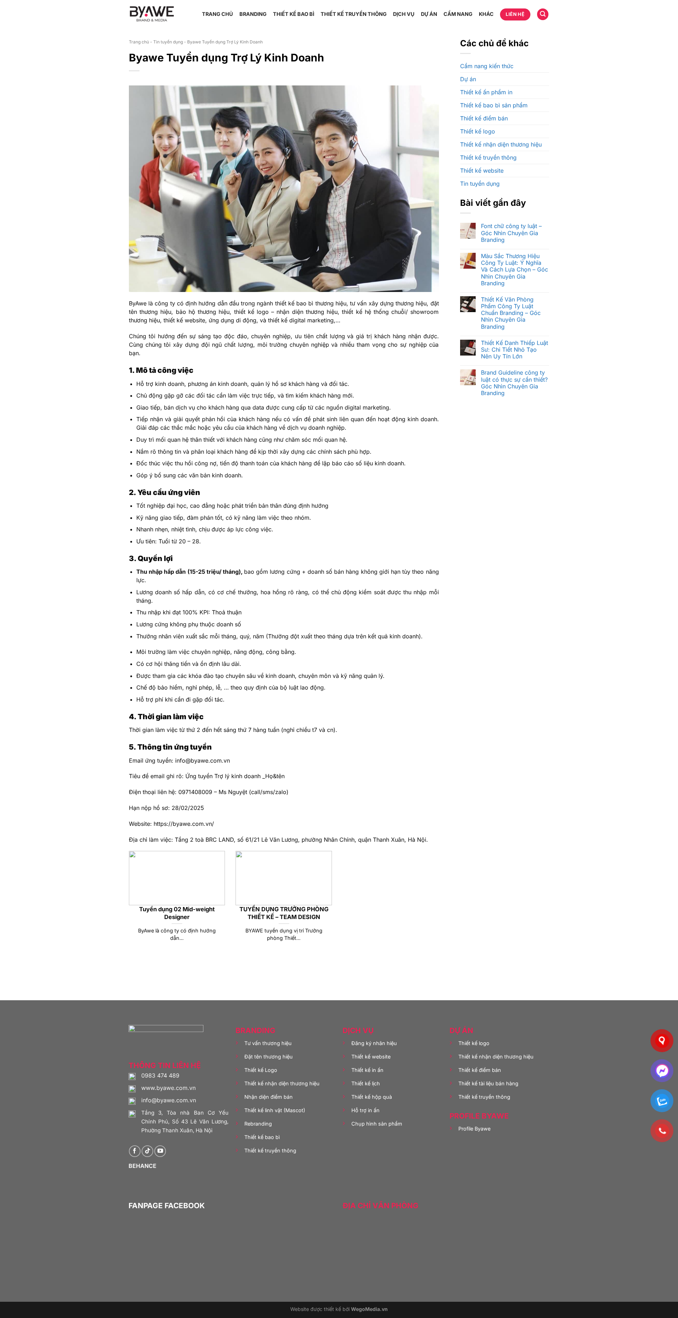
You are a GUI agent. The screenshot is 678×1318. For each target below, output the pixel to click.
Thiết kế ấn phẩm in (486, 92)
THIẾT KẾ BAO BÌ (293, 14)
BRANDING (253, 14)
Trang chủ (139, 41)
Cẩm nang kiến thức (486, 66)
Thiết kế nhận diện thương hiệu (501, 144)
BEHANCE (142, 1165)
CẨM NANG (458, 14)
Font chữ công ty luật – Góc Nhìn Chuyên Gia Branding (511, 233)
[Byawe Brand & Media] (152, 14)
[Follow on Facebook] (135, 1151)
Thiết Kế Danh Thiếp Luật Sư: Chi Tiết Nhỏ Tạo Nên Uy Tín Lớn (514, 350)
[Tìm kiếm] (542, 14)
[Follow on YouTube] (160, 1151)
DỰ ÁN (429, 14)
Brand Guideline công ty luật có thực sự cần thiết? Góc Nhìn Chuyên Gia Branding (514, 382)
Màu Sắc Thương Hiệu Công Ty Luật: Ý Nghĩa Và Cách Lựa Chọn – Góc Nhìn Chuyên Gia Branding (514, 270)
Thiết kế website (482, 170)
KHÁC (486, 14)
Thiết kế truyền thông (488, 157)
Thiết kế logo (477, 131)
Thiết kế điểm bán (484, 118)
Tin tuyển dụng (168, 41)
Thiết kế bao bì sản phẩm (494, 105)
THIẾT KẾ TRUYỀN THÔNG (354, 14)
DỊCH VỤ (404, 14)
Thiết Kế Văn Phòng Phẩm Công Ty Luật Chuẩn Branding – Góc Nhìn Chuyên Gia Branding (511, 313)
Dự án (468, 79)
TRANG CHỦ (217, 14)
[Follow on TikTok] (147, 1151)
